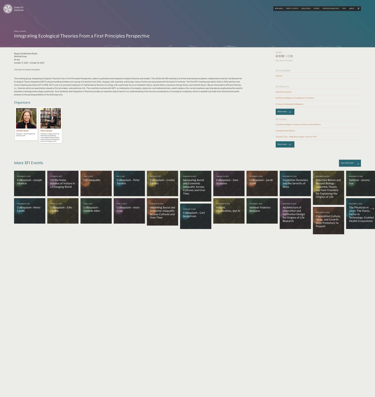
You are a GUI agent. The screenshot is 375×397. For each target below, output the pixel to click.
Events (23, 31)
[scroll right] (372, 209)
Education (306, 8)
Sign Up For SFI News (284, 60)
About (351, 8)
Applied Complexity (331, 8)
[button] (279, 8)
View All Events (347, 163)
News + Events (292, 8)
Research (279, 8)
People (316, 8)
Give (344, 8)
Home (16, 31)
